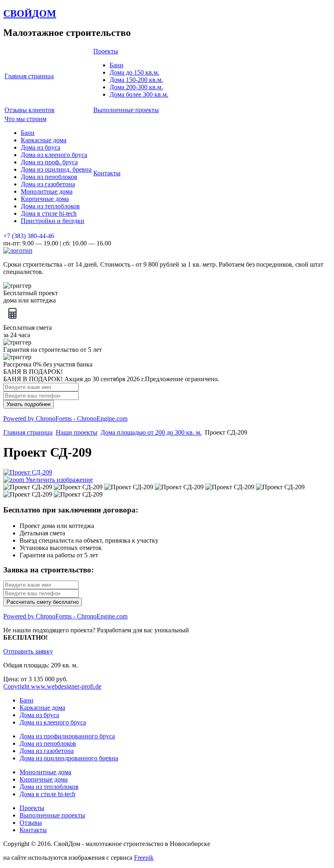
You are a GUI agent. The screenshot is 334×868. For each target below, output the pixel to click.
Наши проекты (76, 432)
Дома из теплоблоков (50, 206)
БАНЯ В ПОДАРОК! (33, 371)
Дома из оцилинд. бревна (56, 169)
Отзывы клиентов (29, 109)
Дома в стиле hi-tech (49, 213)
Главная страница (29, 76)
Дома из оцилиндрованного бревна (69, 758)
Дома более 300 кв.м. (139, 94)
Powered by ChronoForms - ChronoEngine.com (65, 418)
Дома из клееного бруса (54, 154)
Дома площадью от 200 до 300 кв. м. (151, 432)
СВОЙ (29, 13)
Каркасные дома (43, 140)
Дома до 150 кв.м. (134, 72)
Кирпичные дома (45, 198)
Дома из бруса (40, 147)
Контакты (107, 173)
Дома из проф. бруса (49, 162)
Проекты (105, 51)
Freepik (144, 857)
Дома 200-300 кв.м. (136, 87)
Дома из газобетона (48, 184)
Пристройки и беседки (52, 220)
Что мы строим (25, 118)
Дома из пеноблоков (49, 176)
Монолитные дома (47, 191)
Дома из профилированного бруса (67, 736)
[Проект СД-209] (27, 487)
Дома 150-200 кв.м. (136, 79)
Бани (116, 65)
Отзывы (31, 822)
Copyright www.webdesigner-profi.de (52, 686)
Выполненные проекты (126, 109)
